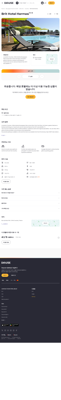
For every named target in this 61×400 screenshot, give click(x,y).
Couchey (27, 8)
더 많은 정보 (6, 181)
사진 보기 (55, 48)
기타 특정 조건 (5, 208)
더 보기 (3, 135)
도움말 (33, 294)
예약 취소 (33, 296)
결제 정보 (3, 203)
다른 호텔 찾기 (30, 97)
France (3, 8)
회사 (2, 291)
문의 (32, 291)
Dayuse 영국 (4, 309)
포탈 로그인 (13, 275)
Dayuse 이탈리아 (4, 314)
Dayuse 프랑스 (4, 306)
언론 (2, 296)
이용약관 (19, 338)
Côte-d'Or (21, 8)
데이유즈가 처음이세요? (7, 193)
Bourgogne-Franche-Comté (12, 8)
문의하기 (5, 224)
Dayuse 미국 (4, 311)
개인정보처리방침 (11, 338)
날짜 (31, 76)
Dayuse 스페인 (4, 317)
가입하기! (5, 275)
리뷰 (2, 294)
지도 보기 (52, 59)
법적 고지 (3, 338)
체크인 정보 (4, 198)
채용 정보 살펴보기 (5, 299)
